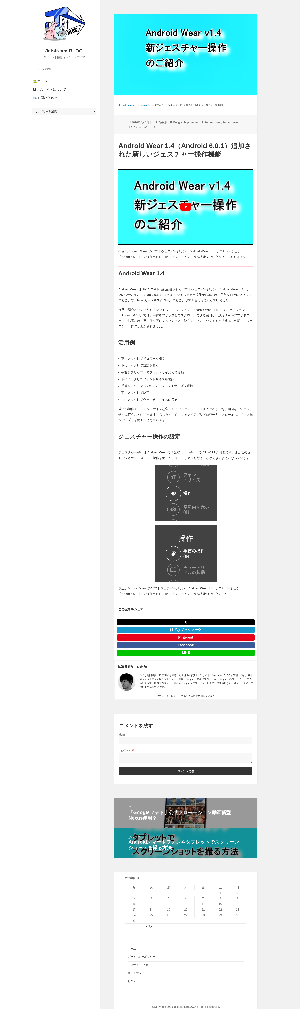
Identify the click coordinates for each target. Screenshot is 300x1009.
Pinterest (185, 637)
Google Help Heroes (185, 122)
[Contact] (126, 682)
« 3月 (149, 926)
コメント (127, 750)
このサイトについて (140, 964)
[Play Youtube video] (185, 207)
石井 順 (162, 122)
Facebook (186, 645)
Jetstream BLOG (64, 50)
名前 (122, 734)
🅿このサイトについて (49, 89)
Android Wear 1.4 (144, 127)
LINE (186, 652)
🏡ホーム (40, 81)
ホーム (132, 948)
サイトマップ (136, 973)
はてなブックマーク (185, 630)
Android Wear (212, 122)
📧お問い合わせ (45, 98)
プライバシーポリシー (141, 956)
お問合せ (133, 981)
